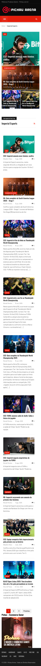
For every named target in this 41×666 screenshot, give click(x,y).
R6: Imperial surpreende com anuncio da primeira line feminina (17, 498)
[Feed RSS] (34, 123)
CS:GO (7, 235)
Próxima (27, 611)
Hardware (12, 652)
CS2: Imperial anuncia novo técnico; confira (18, 58)
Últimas (4, 652)
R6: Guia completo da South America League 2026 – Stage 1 (18, 83)
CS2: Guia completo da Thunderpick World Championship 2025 (18, 356)
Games (19, 652)
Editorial (21, 656)
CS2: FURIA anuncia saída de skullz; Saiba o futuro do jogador (18, 416)
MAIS (15, 656)
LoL (38, 652)
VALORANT (4, 656)
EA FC (25, 652)
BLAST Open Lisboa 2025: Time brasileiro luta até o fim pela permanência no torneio (18, 582)
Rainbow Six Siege (9, 68)
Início (3, 26)
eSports (8, 492)
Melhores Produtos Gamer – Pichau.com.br (15, 2)
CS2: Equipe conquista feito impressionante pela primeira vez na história (18, 540)
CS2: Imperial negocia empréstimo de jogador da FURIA (16, 459)
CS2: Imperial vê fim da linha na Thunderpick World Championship (10, 103)
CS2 (5, 34)
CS (10, 656)
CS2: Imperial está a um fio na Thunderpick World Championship (29, 103)
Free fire (31, 652)
